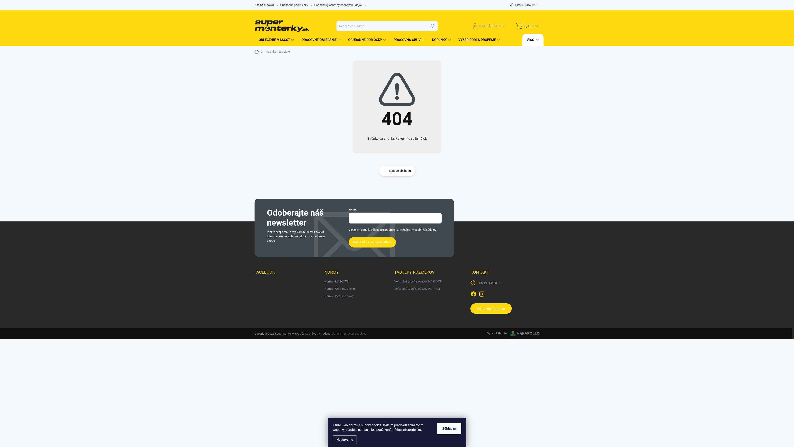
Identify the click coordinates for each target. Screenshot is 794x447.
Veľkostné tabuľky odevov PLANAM (417, 288)
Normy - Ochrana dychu (339, 288)
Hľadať (432, 26)
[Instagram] (482, 293)
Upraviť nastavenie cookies (349, 333)
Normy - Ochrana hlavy (339, 296)
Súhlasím (449, 429)
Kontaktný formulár (491, 309)
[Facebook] (473, 293)
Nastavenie (344, 440)
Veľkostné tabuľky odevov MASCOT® (418, 281)
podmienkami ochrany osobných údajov (410, 229)
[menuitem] (275, 40)
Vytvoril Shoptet (497, 333)
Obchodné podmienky (294, 5)
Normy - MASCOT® (336, 281)
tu (419, 430)
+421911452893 (489, 283)
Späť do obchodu (400, 170)
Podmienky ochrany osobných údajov (338, 5)
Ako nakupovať (264, 5)
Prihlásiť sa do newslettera (372, 242)
